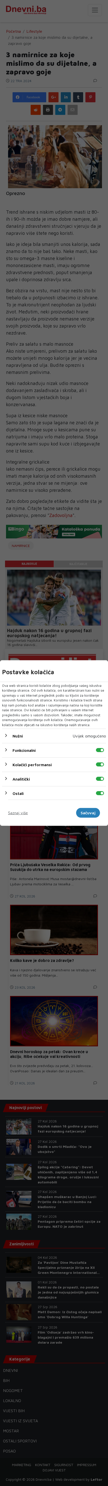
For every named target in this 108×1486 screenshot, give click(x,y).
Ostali (18, 793)
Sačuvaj (88, 813)
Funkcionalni (24, 750)
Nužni (18, 736)
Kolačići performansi (32, 764)
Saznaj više (18, 813)
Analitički (21, 779)
